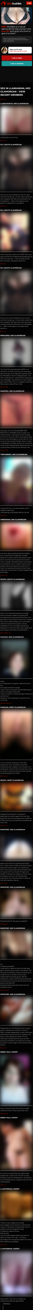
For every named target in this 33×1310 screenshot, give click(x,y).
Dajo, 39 (3, 1244)
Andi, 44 (3, 206)
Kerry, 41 (3, 1185)
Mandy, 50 (4, 1113)
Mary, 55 (3, 515)
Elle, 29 (3, 331)
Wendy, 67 (4, 924)
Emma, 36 (4, 450)
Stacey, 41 (3, 825)
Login (29, 3)
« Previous (6, 1304)
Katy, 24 (3, 1048)
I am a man (17, 58)
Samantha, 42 (5, 633)
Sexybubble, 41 (5, 703)
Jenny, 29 (3, 575)
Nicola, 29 (4, 387)
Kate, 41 (3, 99)
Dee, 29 (3, 140)
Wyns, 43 (3, 883)
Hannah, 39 (4, 990)
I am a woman (16, 63)
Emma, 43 (4, 776)
